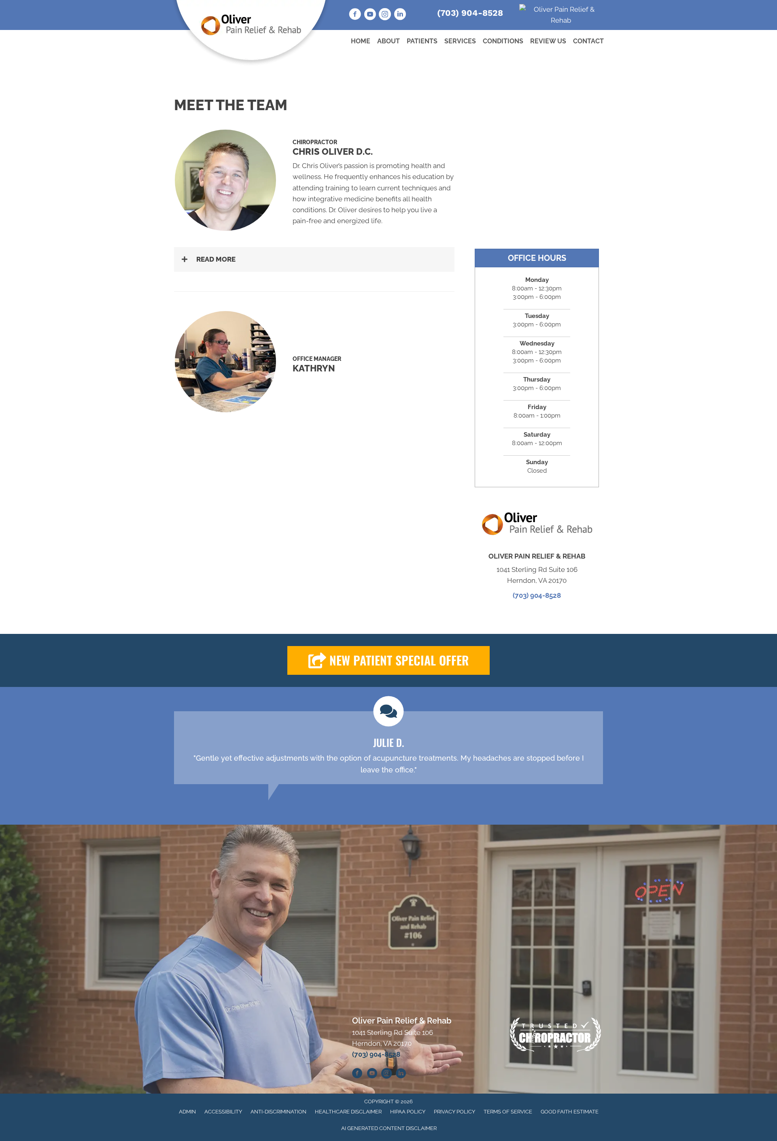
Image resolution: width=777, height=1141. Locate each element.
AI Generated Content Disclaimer (389, 1128)
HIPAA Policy (407, 1112)
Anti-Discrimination (278, 1112)
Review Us (548, 41)
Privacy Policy (454, 1112)
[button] (314, 259)
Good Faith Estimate (570, 1112)
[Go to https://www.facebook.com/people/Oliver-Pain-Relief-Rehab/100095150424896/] (355, 15)
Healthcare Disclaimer (348, 1112)
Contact (588, 41)
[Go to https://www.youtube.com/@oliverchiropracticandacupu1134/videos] (370, 15)
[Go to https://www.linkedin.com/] (400, 15)
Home (360, 41)
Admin (187, 1112)
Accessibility (223, 1112)
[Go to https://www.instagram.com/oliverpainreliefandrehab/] (385, 15)
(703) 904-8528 (470, 13)
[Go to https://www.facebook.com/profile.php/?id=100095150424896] (357, 1074)
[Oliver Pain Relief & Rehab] (561, 15)
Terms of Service (508, 1112)
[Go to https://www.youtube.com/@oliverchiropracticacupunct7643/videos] (372, 1074)
